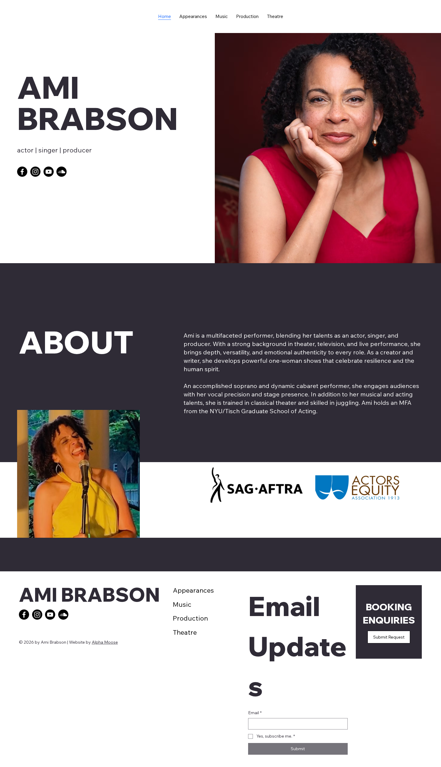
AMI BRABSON (89, 594)
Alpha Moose (105, 642)
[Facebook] (22, 172)
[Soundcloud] (61, 172)
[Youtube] (49, 172)
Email (255, 712)
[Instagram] (35, 172)
